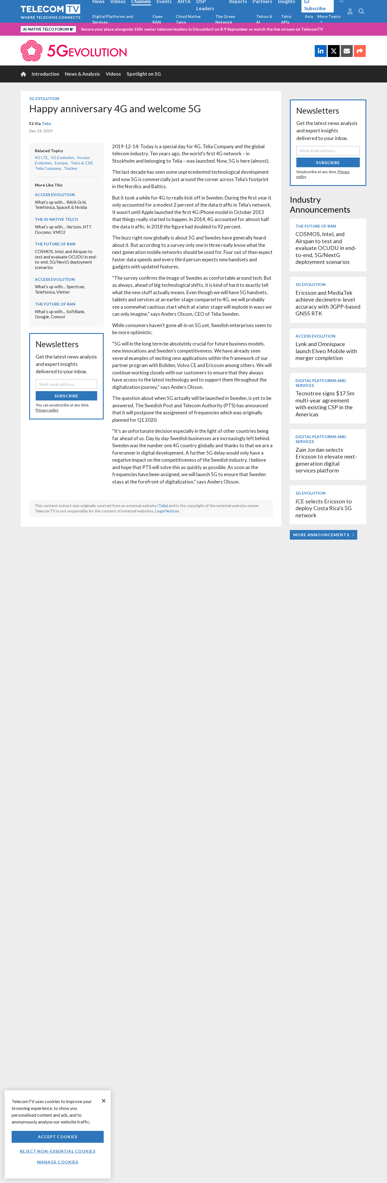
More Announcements (321, 534)
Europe (61, 162)
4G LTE (41, 157)
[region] (58, 1134)
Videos (113, 74)
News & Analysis (82, 74)
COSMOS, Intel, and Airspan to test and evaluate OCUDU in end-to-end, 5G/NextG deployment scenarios (66, 259)
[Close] (103, 1101)
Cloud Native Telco (188, 19)
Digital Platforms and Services (112, 19)
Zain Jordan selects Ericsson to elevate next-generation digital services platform (326, 460)
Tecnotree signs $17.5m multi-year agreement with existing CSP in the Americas (324, 403)
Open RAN (157, 19)
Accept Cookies (58, 1136)
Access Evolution (55, 194)
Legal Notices (167, 510)
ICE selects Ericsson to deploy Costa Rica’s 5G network (323, 508)
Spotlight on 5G (144, 74)
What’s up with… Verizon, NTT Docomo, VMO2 (63, 229)
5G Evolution (44, 98)
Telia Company (48, 168)
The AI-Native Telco (56, 219)
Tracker (70, 168)
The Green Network (225, 19)
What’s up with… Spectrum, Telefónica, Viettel (60, 289)
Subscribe (66, 395)
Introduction (45, 74)
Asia (309, 16)
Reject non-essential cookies (57, 1151)
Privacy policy (47, 410)
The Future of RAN (55, 243)
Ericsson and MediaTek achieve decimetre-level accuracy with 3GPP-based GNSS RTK (327, 303)
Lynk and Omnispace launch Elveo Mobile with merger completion (326, 351)
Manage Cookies (57, 1161)
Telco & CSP (81, 162)
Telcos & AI (264, 19)
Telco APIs (286, 19)
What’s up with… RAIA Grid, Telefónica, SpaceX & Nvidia (61, 205)
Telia (46, 123)
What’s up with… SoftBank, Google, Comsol (60, 314)
